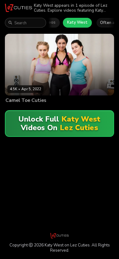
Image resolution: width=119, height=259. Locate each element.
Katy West (77, 22)
